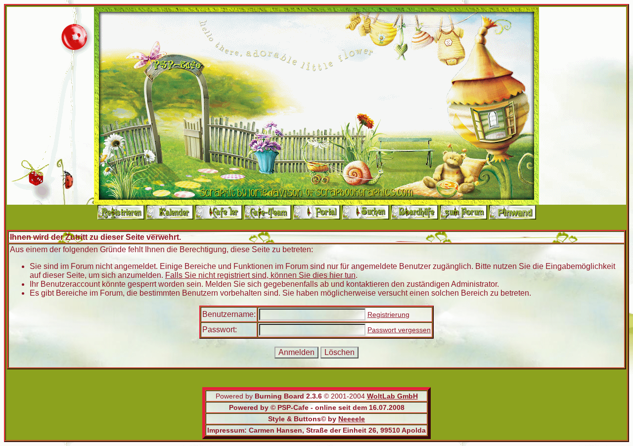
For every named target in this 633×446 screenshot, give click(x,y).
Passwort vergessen (399, 330)
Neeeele (351, 419)
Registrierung (388, 314)
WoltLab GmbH (392, 396)
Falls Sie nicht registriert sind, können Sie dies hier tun (260, 275)
